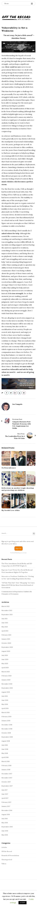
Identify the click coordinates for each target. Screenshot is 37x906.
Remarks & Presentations (10, 855)
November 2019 (7, 684)
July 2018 (5, 745)
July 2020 (5, 655)
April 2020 (5, 668)
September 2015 (7, 827)
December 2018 (7, 725)
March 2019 (5, 712)
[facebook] (7, 393)
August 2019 (6, 692)
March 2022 (5, 606)
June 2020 (5, 659)
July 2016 (5, 818)
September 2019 (7, 688)
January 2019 (6, 721)
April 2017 (5, 798)
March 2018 (5, 761)
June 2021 (5, 623)
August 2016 (6, 814)
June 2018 (5, 749)
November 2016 (7, 810)
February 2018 (6, 765)
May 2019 (5, 704)
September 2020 (7, 647)
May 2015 (5, 835)
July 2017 (5, 790)
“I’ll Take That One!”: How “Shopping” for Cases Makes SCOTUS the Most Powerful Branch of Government (18, 585)
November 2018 (7, 729)
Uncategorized (7, 860)
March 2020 (6, 672)
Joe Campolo (17, 404)
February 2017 (6, 802)
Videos (4, 864)
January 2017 (6, 806)
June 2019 (5, 700)
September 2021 (7, 614)
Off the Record (7, 851)
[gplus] (15, 393)
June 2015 (5, 831)
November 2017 (7, 778)
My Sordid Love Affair (11, 510)
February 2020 (7, 676)
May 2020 (5, 663)
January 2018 (6, 770)
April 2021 (5, 631)
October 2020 (6, 643)
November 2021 (7, 610)
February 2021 (6, 635)
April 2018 (5, 757)
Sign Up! (18, 548)
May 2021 (5, 627)
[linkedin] (19, 393)
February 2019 (6, 716)
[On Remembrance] (18, 458)
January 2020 (6, 680)
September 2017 (7, 786)
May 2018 (5, 753)
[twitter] (11, 393)
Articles (4, 847)
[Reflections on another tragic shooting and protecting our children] (18, 478)
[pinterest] (24, 393)
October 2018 (6, 733)
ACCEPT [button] (22, 903)
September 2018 (7, 737)
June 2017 (5, 794)
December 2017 (7, 774)
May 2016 (5, 823)
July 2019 (5, 696)
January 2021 (6, 639)
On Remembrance (9, 468)
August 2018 (6, 741)
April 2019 (5, 708)
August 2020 (6, 651)
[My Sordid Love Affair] (18, 501)
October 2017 (6, 782)
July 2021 (5, 619)
